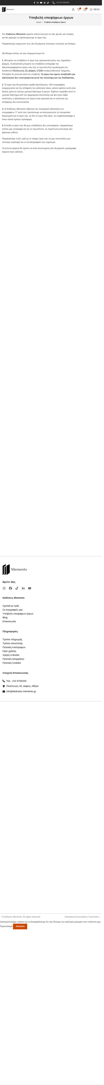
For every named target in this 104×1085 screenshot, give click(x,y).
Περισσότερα (6, 926)
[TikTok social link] (48, 3)
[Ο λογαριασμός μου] (73, 9)
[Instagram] (4, 588)
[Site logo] (8, 9)
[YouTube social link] (41, 3)
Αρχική (38, 22)
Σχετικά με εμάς (11, 605)
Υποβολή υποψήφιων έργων (18, 613)
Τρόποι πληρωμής (12, 639)
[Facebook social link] (34, 3)
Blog (5, 617)
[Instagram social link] (37, 3)
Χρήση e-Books (11, 655)
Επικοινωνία (9, 621)
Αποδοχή (20, 926)
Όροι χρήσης (9, 651)
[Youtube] (29, 588)
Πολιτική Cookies (12, 663)
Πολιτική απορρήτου (13, 659)
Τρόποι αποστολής (13, 643)
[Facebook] (10, 588)
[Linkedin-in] (23, 588)
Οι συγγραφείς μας (13, 609)
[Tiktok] (16, 588)
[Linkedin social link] (44, 3)
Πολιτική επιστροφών (14, 647)
